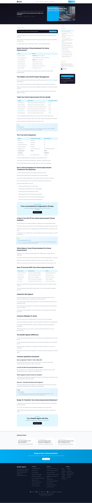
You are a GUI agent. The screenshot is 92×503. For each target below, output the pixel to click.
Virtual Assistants (31, 35)
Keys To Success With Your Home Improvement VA (67, 48)
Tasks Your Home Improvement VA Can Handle (68, 36)
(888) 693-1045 (19, 473)
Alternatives (64, 471)
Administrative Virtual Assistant (37, 474)
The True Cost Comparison (66, 37)
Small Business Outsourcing (51, 484)
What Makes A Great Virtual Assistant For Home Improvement (67, 45)
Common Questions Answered (67, 54)
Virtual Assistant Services (36, 468)
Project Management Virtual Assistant (38, 478)
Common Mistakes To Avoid (66, 51)
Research (63, 472)
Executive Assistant (35, 472)
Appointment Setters (35, 480)
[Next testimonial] (73, 69)
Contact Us (52, 1)
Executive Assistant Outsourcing (52, 468)
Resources (63, 474)
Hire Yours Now (52, 31)
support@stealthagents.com (21, 475)
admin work (50, 80)
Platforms (63, 469)
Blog (20, 11)
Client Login (46, 1)
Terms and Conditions (70, 472)
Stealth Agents (21, 467)
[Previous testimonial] (72, 69)
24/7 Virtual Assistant (50, 486)
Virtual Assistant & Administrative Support (52, 477)
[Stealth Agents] (19, 2)
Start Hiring (71, 1)
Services (41, 1)
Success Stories (69, 471)
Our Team (63, 477)
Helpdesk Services (50, 479)
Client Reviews (64, 478)
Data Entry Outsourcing (51, 472)
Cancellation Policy (70, 474)
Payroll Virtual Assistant (36, 483)
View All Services (34, 470)
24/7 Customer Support (36, 485)
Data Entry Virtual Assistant (36, 476)
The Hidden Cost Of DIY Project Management (67, 33)
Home (37, 1)
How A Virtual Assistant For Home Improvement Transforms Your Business (67, 40)
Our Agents (69, 468)
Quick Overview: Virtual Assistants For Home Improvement (68, 31)
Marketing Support (21, 110)
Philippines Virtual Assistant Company (53, 474)
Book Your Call (37, 423)
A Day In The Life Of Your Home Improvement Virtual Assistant (67, 43)
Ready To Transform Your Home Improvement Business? (67, 56)
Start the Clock (37, 212)
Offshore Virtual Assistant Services (52, 470)
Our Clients (69, 469)
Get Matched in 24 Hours (67, 74)
